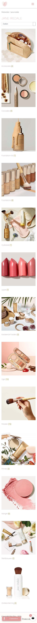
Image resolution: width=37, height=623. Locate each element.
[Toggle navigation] (32, 4)
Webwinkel (5, 12)
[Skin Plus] (4, 4)
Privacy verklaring (29, 619)
